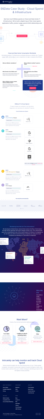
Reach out (32, 88)
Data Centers (30, 389)
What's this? (34, 66)
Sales (16, 389)
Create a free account (6, 342)
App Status (17, 403)
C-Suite (16, 391)
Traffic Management (11, 172)
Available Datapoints (7, 389)
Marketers (17, 387)
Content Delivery (31, 391)
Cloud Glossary (18, 407)
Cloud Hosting (9, 117)
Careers (17, 405)
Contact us (17, 399)
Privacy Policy (12, 413)
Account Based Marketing (8, 401)
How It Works (5, 387)
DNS (7, 185)
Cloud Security (31, 392)
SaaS (7, 131)
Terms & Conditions (6, 413)
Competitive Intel (6, 399)
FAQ (16, 401)
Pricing (4, 391)
